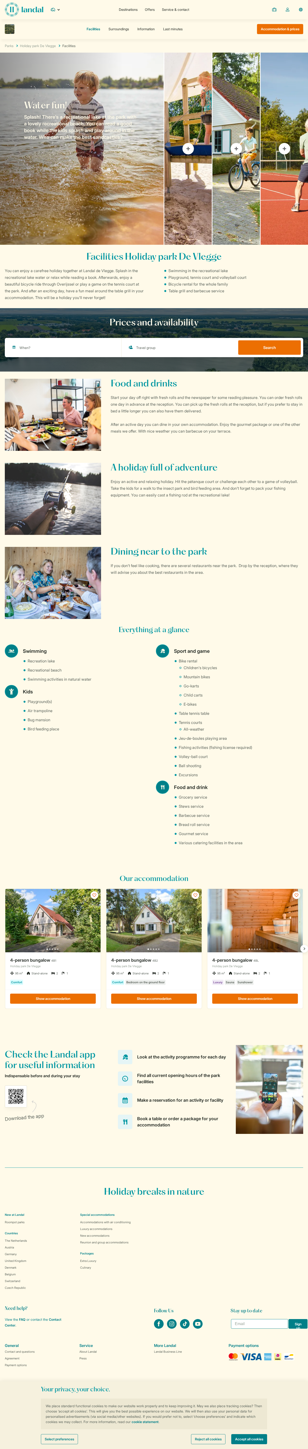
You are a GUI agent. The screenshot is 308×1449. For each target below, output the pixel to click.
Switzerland (12, 1281)
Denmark (10, 1267)
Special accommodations (97, 1215)
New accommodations (94, 1235)
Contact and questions (20, 1351)
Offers (150, 9)
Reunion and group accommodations (104, 1242)
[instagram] (172, 1327)
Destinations (128, 9)
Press (83, 1358)
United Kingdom (15, 1261)
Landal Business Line (168, 1351)
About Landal (88, 1351)
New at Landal (14, 1215)
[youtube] (198, 1327)
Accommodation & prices (280, 29)
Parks (9, 46)
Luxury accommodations (96, 1229)
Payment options (16, 1365)
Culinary (85, 1267)
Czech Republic (15, 1288)
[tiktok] (185, 1327)
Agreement (12, 1358)
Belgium (10, 1274)
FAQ (22, 1319)
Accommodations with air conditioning (105, 1222)
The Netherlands (16, 1240)
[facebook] (159, 1327)
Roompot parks (15, 1222)
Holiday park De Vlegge (38, 46)
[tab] (82, 149)
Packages (87, 1253)
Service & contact (175, 9)
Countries (11, 1233)
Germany (11, 1254)
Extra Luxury (88, 1261)
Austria (9, 1247)
